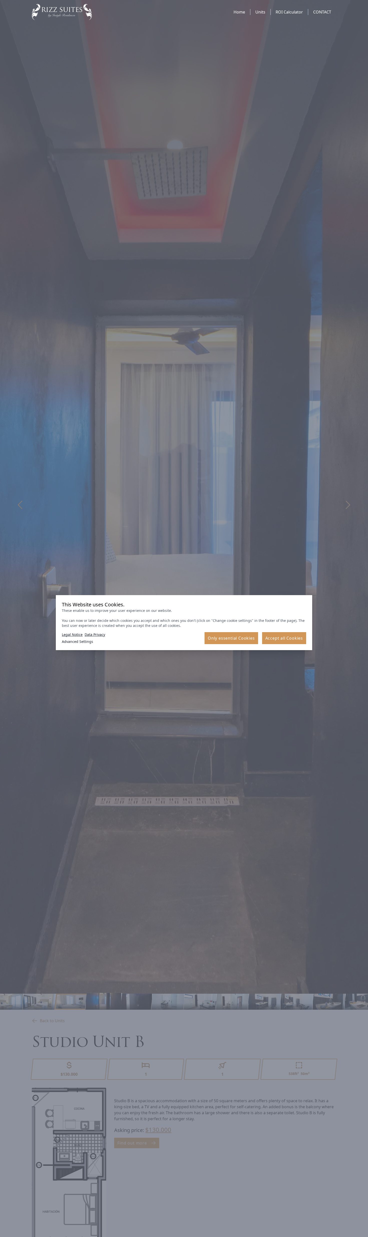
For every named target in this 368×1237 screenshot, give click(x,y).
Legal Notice (72, 634)
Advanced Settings (77, 641)
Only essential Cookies (231, 638)
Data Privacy (95, 634)
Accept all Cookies (284, 638)
